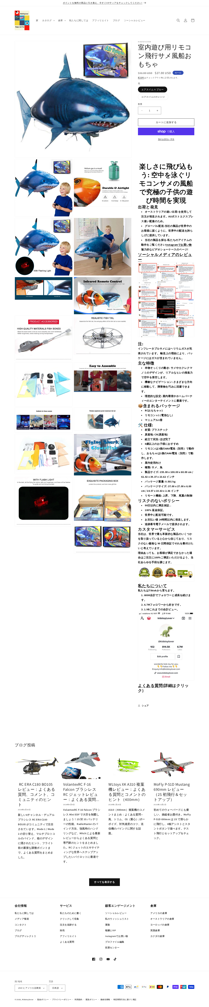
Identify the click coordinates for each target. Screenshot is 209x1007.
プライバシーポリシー (61, 999)
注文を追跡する (68, 924)
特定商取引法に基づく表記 (124, 999)
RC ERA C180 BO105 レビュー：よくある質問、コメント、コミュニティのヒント (36, 794)
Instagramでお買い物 (179, 244)
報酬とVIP (110, 930)
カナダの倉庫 (157, 936)
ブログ (18, 930)
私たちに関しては (24, 913)
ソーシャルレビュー (116, 913)
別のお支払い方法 (166, 139)
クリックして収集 (69, 918)
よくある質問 (150, 685)
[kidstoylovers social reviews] (166, 339)
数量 (140, 104)
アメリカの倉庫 (158, 913)
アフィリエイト (68, 936)
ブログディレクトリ (25, 936)
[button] (48, 20)
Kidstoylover (27, 999)
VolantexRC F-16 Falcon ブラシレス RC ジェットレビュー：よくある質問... (81, 792)
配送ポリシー (91, 999)
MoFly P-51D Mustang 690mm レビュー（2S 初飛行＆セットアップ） (172, 792)
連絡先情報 (105, 999)
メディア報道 (22, 918)
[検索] (178, 20)
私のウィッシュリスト (117, 918)
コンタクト (21, 924)
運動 (107, 924)
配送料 (141, 77)
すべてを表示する (104, 882)
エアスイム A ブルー (152, 89)
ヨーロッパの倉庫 (159, 924)
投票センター (112, 947)
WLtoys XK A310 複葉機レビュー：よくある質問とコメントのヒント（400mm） (127, 792)
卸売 (62, 930)
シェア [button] (145, 705)
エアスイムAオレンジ (154, 97)
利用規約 (78, 999)
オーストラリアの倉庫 (162, 918)
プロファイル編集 (114, 941)
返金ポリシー (43, 999)
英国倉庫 (155, 930)
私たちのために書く (70, 913)
